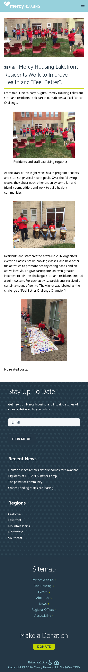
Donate (44, 647)
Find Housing (43, 586)
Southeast (15, 538)
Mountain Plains (19, 526)
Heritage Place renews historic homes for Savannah (43, 470)
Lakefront (14, 520)
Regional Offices (43, 610)
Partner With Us (43, 580)
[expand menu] (83, 6)
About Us (42, 598)
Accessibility (42, 616)
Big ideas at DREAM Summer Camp (32, 476)
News (43, 604)
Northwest (15, 532)
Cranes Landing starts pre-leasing (30, 488)
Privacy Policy (37, 662)
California (14, 514)
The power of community (25, 482)
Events (42, 592)
